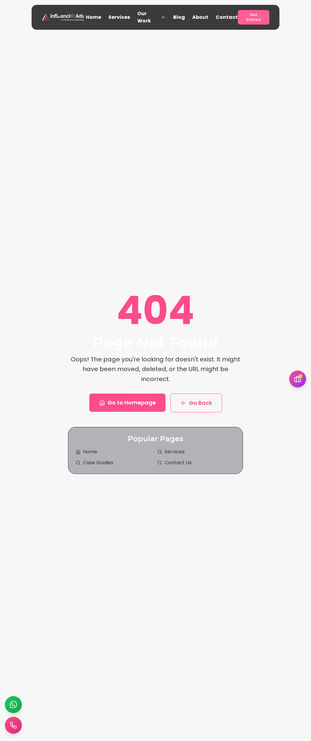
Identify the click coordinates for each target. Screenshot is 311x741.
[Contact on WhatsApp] (13, 704)
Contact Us (178, 462)
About (200, 17)
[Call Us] (13, 725)
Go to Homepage (132, 402)
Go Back (200, 403)
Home (93, 17)
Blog (179, 17)
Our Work (144, 17)
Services (119, 17)
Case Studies (98, 462)
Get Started (253, 17)
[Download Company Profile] (297, 378)
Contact (227, 17)
